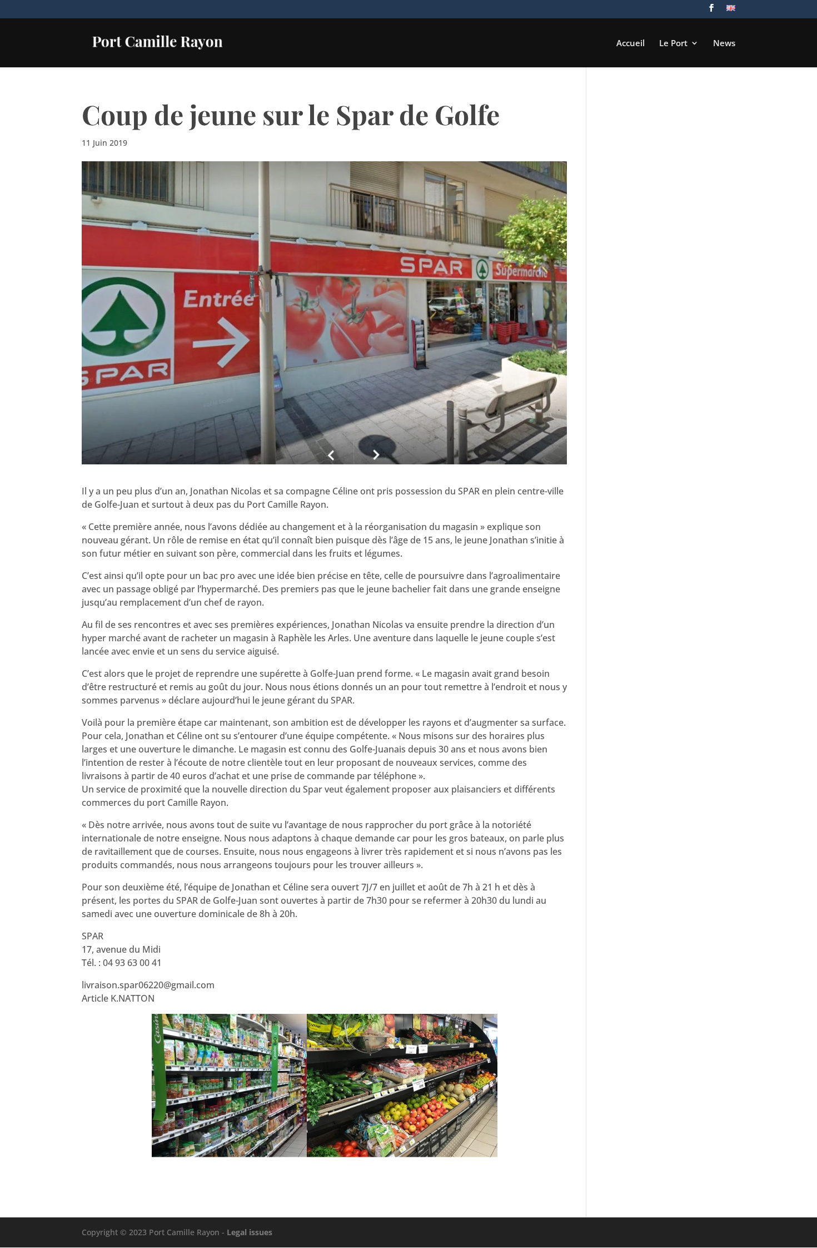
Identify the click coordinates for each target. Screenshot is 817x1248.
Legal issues (249, 1232)
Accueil (630, 43)
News (724, 43)
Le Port (673, 43)
